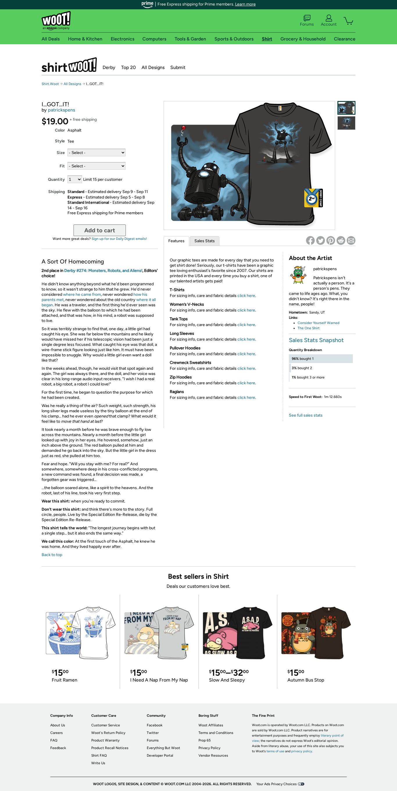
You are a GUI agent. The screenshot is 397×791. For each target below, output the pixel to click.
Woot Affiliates (211, 725)
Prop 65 (205, 740)
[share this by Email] (351, 240)
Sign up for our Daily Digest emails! (119, 239)
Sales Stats (204, 240)
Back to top (52, 554)
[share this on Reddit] (341, 240)
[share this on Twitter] (320, 240)
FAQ (53, 740)
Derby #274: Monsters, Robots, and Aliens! (103, 270)
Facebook (154, 725)
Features (176, 240)
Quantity (56, 179)
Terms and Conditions (216, 733)
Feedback (58, 748)
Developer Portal (160, 755)
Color (60, 130)
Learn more (245, 4)
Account (329, 24)
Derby (109, 67)
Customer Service (105, 725)
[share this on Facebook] (310, 240)
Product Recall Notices (109, 748)
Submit (177, 67)
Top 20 (128, 67)
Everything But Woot (163, 748)
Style (60, 141)
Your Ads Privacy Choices (276, 784)
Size (61, 152)
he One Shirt (310, 328)
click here (246, 295)
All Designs (153, 67)
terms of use (275, 751)
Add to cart (99, 230)
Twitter (153, 733)
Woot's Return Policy (108, 733)
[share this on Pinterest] (330, 240)
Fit (62, 166)
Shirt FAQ (99, 755)
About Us (57, 725)
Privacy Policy (209, 748)
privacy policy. (302, 751)
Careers (56, 733)
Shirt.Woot (69, 64)
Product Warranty (105, 740)
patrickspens (61, 110)
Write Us (98, 763)
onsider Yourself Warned (319, 323)
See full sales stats (306, 415)
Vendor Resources (213, 755)
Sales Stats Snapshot (316, 340)
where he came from (82, 294)
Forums (307, 24)
